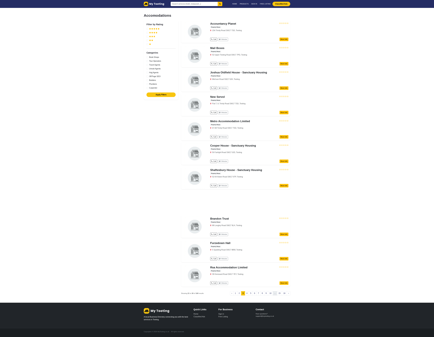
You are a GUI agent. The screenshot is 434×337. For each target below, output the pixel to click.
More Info (284, 39)
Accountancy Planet (223, 23)
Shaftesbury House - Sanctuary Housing (236, 169)
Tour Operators (155, 61)
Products (244, 4)
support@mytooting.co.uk (265, 316)
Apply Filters (161, 95)
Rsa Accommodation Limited (229, 267)
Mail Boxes (217, 48)
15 (279, 293)
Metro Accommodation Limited (230, 121)
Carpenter (153, 88)
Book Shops (154, 57)
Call (214, 39)
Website (224, 39)
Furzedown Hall (220, 243)
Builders (152, 80)
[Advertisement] (235, 202)
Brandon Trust (219, 218)
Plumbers (153, 84)
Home (234, 4)
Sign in (254, 4)
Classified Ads (281, 4)
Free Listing (265, 4)
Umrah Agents (155, 69)
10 (270, 293)
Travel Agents (154, 65)
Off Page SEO (154, 76)
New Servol (217, 96)
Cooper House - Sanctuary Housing (233, 145)
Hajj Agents (153, 72)
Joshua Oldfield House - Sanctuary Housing (238, 72)
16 (284, 293)
